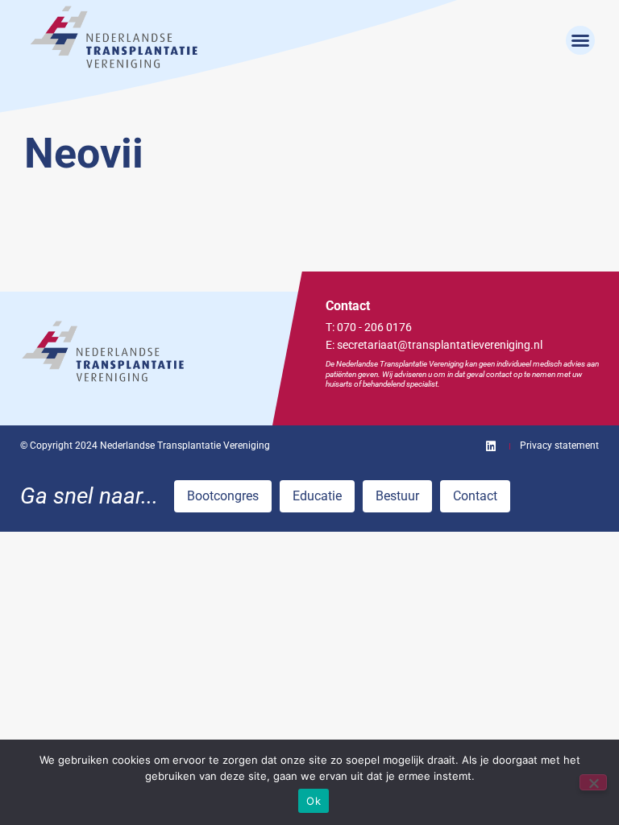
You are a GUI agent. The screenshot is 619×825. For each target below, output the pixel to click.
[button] (580, 40)
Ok (313, 800)
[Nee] (593, 782)
